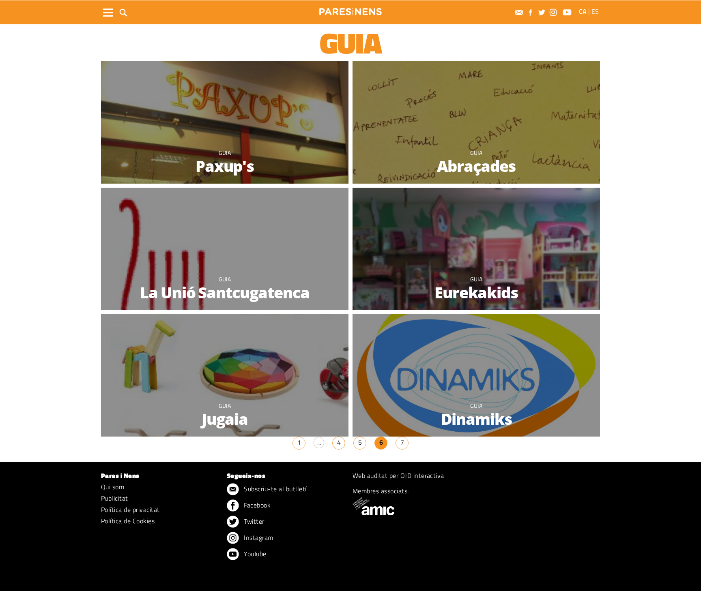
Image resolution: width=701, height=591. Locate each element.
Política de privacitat (130, 509)
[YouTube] (568, 12)
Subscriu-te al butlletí (274, 489)
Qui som (112, 487)
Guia (225, 152)
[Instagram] (554, 12)
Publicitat (114, 498)
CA (583, 11)
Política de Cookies (128, 521)
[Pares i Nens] (350, 11)
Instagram (257, 537)
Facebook (256, 505)
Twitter (253, 521)
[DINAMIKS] (476, 376)
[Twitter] (543, 12)
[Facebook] (531, 12)
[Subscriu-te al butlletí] (520, 12)
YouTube (254, 554)
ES (595, 11)
